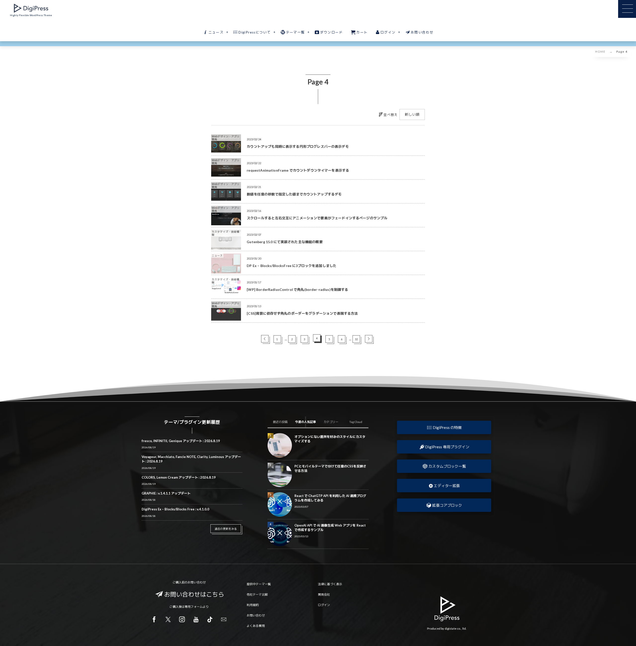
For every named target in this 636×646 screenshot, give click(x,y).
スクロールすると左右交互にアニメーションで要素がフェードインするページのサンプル (317, 218)
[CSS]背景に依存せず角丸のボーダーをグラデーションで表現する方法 (302, 313)
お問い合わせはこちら (194, 594)
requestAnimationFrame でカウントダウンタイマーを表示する (298, 170)
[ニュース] (226, 271)
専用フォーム (194, 606)
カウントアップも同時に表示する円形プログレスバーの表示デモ (298, 146)
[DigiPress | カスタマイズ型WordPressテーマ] (31, 8)
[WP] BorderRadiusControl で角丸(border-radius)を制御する (297, 289)
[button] (444, 427)
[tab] (280, 422)
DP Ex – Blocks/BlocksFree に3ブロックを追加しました (291, 266)
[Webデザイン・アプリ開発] (226, 150)
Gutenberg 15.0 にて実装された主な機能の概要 (284, 242)
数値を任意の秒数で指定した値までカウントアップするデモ (294, 194)
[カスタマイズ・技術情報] (226, 247)
